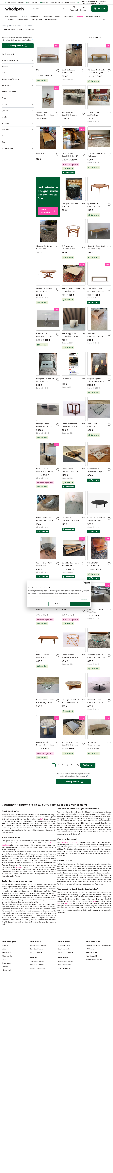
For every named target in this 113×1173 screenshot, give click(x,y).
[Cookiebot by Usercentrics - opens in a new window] (84, 582)
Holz (59, 903)
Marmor (68, 903)
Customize (58, 603)
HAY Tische (90, 949)
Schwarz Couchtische (65, 961)
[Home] (14, 8)
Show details (84, 599)
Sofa (41, 819)
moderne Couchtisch (70, 842)
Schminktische (7, 956)
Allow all (80, 603)
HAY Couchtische (36, 952)
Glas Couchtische (64, 949)
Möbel (11, 26)
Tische (19, 26)
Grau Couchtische (64, 968)
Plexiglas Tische (91, 952)
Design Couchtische (37, 961)
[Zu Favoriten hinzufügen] (58, 71)
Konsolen (5, 966)
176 (77, 765)
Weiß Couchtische (64, 965)
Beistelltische (6, 952)
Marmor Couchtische (65, 952)
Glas (94, 901)
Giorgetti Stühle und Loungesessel (98, 945)
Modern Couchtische (37, 968)
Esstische (5, 945)
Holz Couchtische (64, 945)
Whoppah (19, 867)
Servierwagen (6, 963)
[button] (92, 2)
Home (4, 26)
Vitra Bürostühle (92, 956)
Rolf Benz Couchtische (38, 945)
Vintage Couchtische (37, 965)
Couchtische (29, 26)
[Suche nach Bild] (63, 8)
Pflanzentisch (6, 970)
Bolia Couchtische (36, 949)
